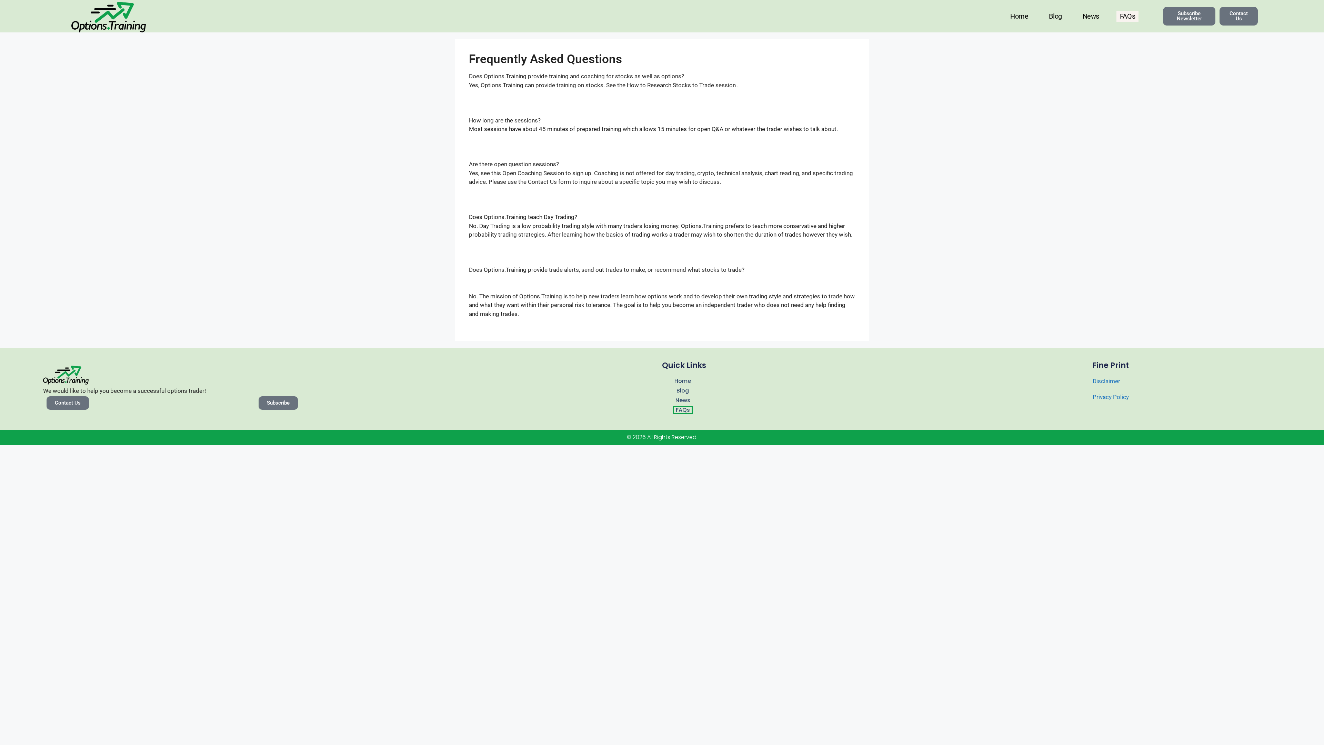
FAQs (1127, 16)
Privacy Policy (1111, 397)
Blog (1055, 16)
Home (1019, 16)
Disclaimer (1106, 381)
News (1091, 16)
